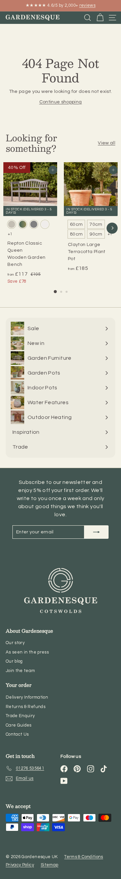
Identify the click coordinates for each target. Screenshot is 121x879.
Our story (15, 642)
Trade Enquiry (20, 715)
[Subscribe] (96, 532)
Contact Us (17, 734)
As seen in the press (27, 652)
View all (106, 143)
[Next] (112, 228)
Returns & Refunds (25, 706)
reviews (87, 5)
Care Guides (19, 725)
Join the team (20, 670)
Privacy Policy (20, 865)
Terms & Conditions (83, 856)
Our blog (14, 661)
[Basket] (100, 17)
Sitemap (49, 865)
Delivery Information (27, 697)
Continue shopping (60, 102)
